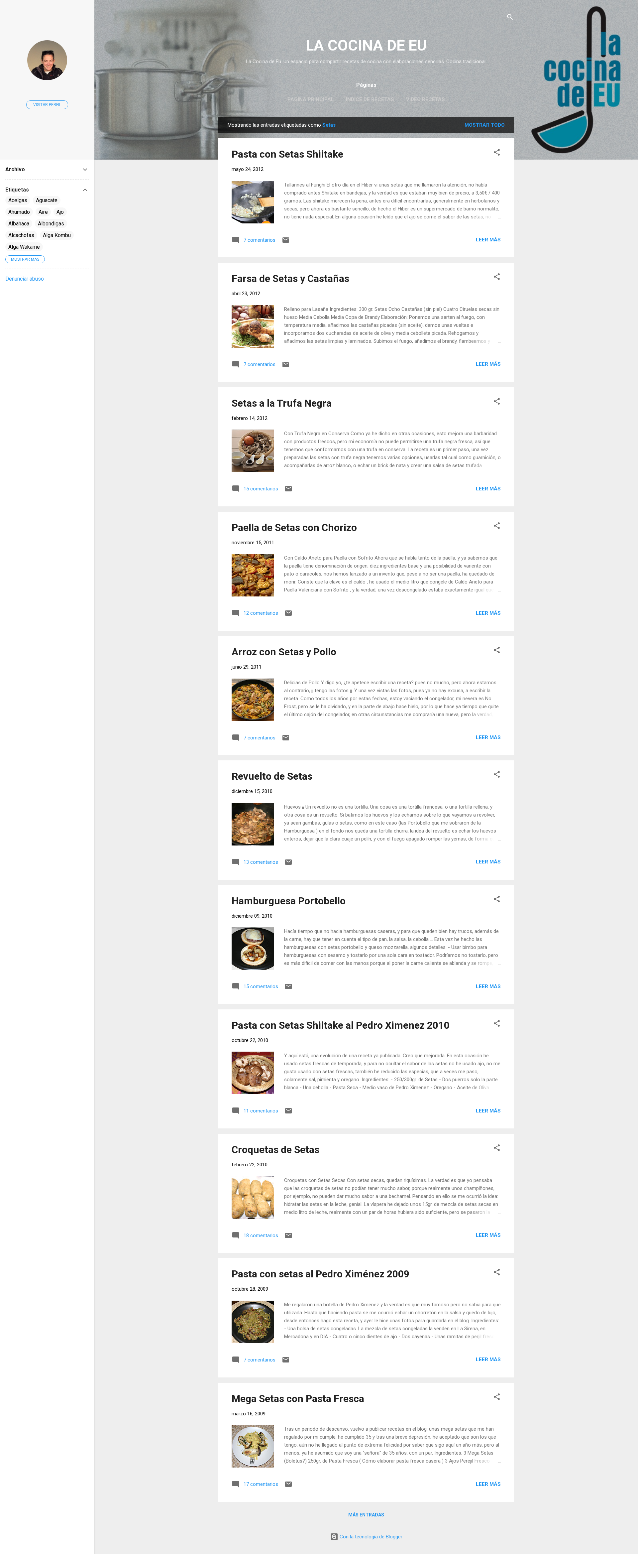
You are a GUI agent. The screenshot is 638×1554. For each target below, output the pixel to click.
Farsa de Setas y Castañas (290, 278)
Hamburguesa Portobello (289, 901)
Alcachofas (21, 235)
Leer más (488, 240)
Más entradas (366, 1514)
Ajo (60, 212)
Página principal (310, 99)
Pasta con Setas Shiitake (287, 154)
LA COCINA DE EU (366, 45)
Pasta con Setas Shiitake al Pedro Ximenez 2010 (341, 1025)
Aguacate (46, 200)
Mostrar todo (485, 125)
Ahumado (19, 212)
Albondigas (51, 223)
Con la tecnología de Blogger (370, 1537)
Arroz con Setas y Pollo (284, 652)
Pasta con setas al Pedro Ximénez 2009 (320, 1274)
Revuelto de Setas (272, 776)
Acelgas (17, 200)
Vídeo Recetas (425, 99)
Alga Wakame (24, 247)
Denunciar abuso (24, 279)
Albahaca (18, 223)
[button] (497, 153)
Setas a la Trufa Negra (282, 403)
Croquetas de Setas (275, 1149)
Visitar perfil (47, 104)
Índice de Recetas (370, 99)
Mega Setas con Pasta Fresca (298, 1398)
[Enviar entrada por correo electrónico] (286, 242)
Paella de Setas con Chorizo (294, 527)
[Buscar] (510, 18)
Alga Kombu (57, 235)
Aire (43, 212)
